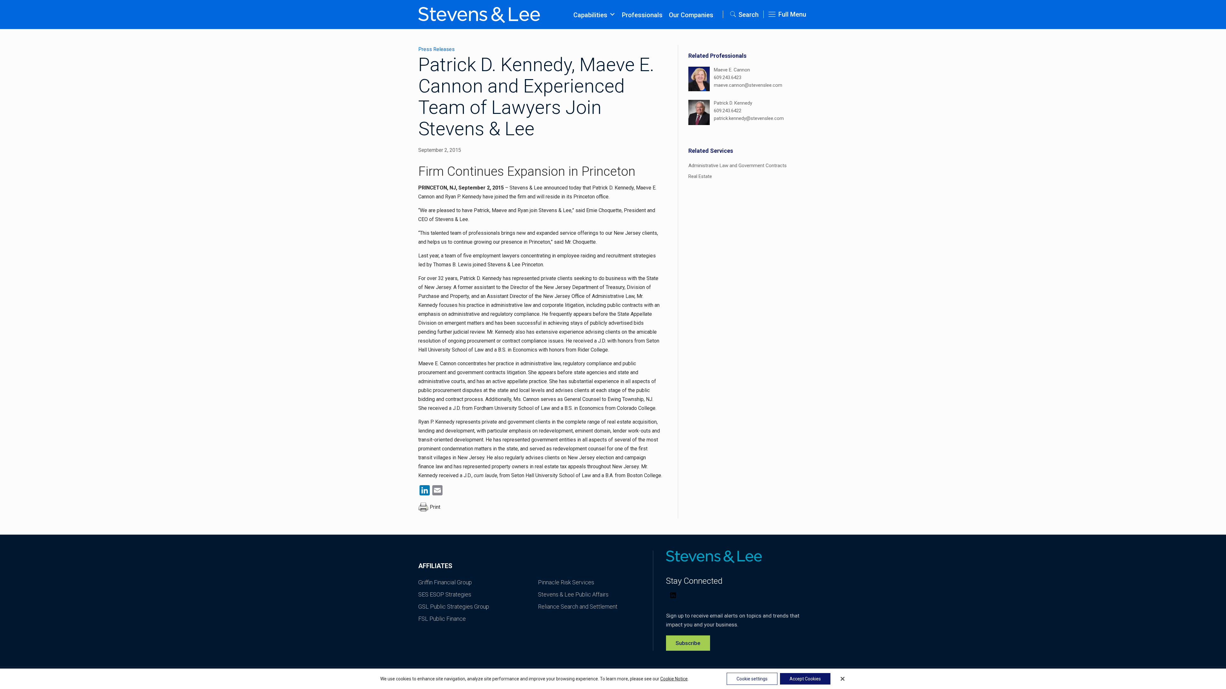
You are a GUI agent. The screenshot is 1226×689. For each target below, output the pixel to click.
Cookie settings (752, 678)
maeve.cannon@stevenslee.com (748, 85)
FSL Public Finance (442, 618)
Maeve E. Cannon (732, 70)
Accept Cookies (805, 678)
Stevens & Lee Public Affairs (573, 594)
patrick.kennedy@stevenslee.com (749, 118)
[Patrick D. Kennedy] (699, 113)
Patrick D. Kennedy (733, 103)
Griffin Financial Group (445, 582)
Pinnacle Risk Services (566, 582)
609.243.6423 (727, 77)
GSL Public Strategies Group (453, 606)
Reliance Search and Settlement (577, 606)
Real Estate (700, 176)
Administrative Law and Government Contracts (737, 165)
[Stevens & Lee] (479, 14)
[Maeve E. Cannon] (699, 80)
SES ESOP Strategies (444, 594)
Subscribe (688, 643)
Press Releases (436, 49)
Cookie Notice (674, 678)
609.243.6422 (727, 111)
